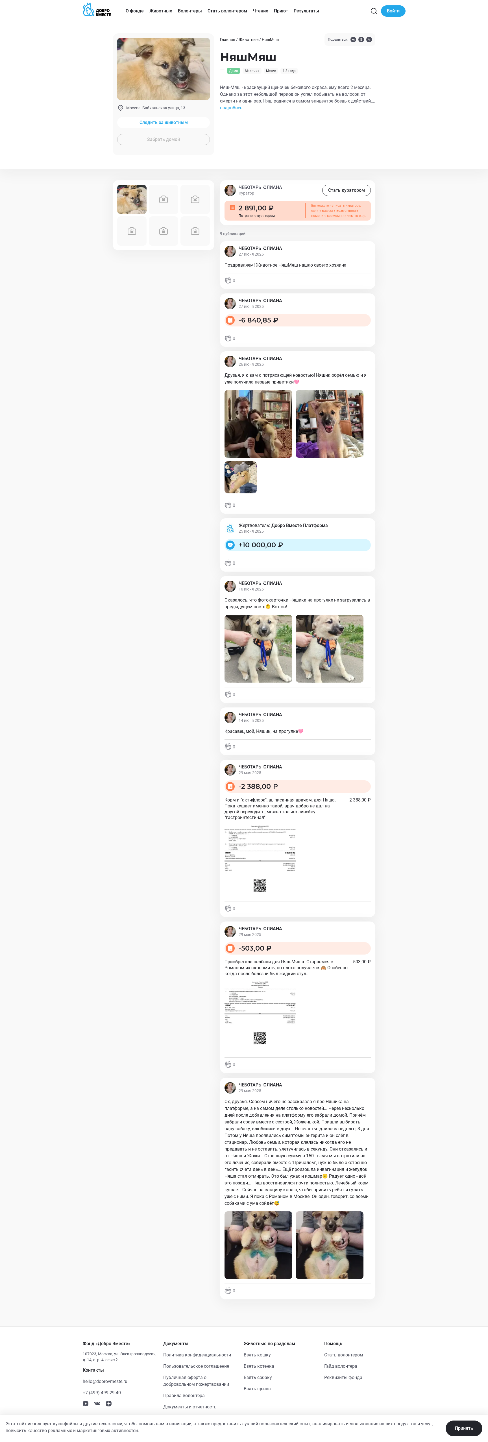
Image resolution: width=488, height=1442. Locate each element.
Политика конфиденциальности (197, 1355)
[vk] (353, 40)
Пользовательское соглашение (196, 1366)
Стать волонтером (227, 11)
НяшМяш (270, 39)
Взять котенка (259, 1366)
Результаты (306, 11)
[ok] (361, 40)
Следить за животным (164, 122)
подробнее (231, 107)
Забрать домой (163, 139)
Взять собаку (258, 1377)
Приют (281, 11)
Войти (393, 11)
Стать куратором (346, 190)
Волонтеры (190, 11)
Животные (160, 11)
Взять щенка (257, 1388)
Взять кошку (257, 1355)
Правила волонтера (184, 1395)
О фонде (135, 11)
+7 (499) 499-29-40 (102, 1392)
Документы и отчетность (190, 1407)
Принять (464, 1428)
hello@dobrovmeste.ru (105, 1381)
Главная (227, 39)
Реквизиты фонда (343, 1377)
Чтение (260, 11)
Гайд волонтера (340, 1366)
